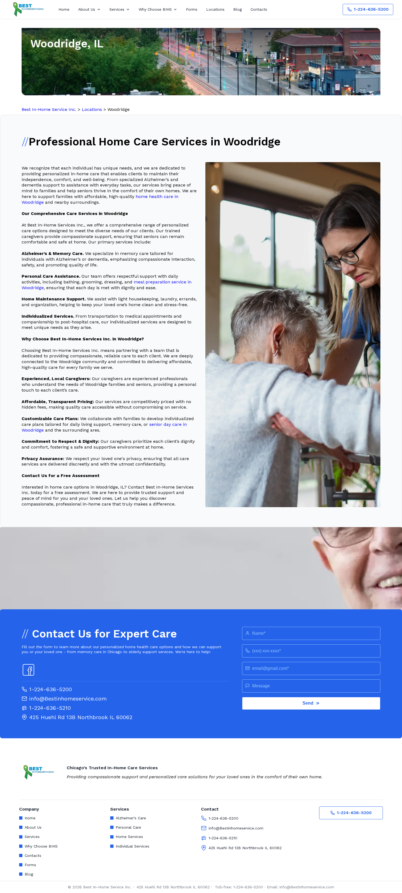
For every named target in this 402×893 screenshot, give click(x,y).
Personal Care (128, 827)
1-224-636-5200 (371, 9)
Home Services (129, 836)
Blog (237, 9)
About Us (86, 9)
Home (64, 9)
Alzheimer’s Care (131, 818)
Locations (215, 9)
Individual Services (132, 846)
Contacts (258, 9)
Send (307, 703)
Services (116, 9)
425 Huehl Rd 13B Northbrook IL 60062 (80, 717)
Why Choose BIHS (155, 9)
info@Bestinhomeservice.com (68, 698)
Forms (191, 9)
